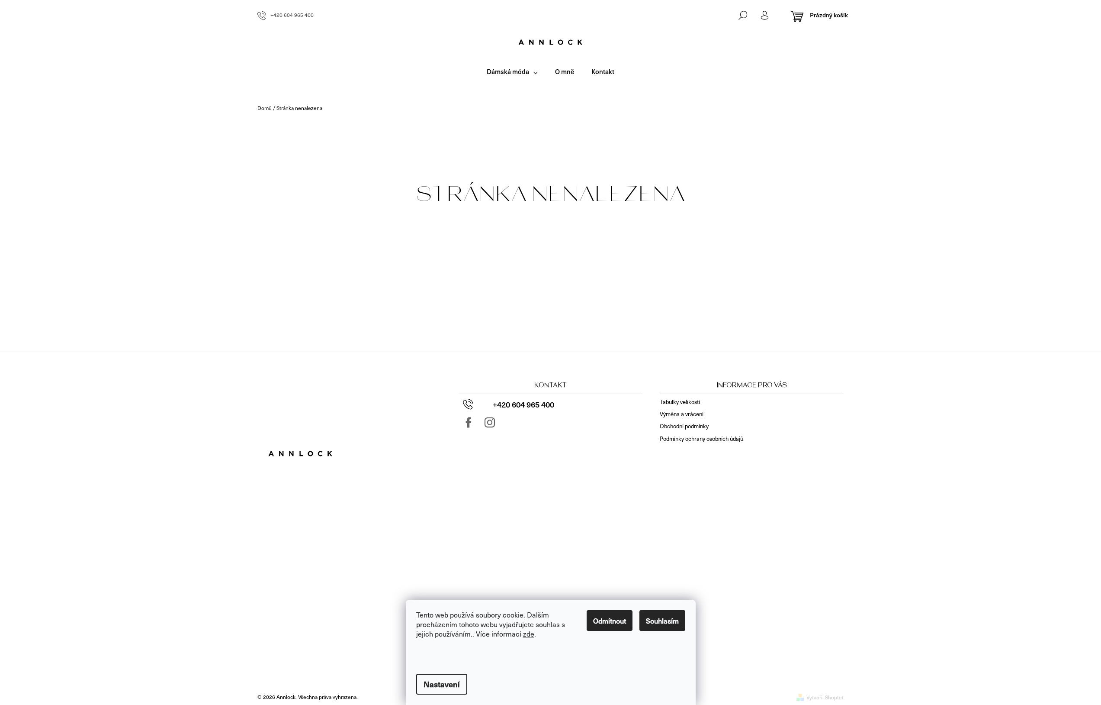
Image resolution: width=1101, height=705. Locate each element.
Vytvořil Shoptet (825, 697)
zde (528, 633)
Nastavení (442, 684)
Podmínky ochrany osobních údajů (701, 439)
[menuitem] (512, 71)
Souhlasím (662, 620)
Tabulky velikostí (680, 402)
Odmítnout (609, 620)
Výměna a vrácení (681, 414)
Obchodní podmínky (684, 426)
